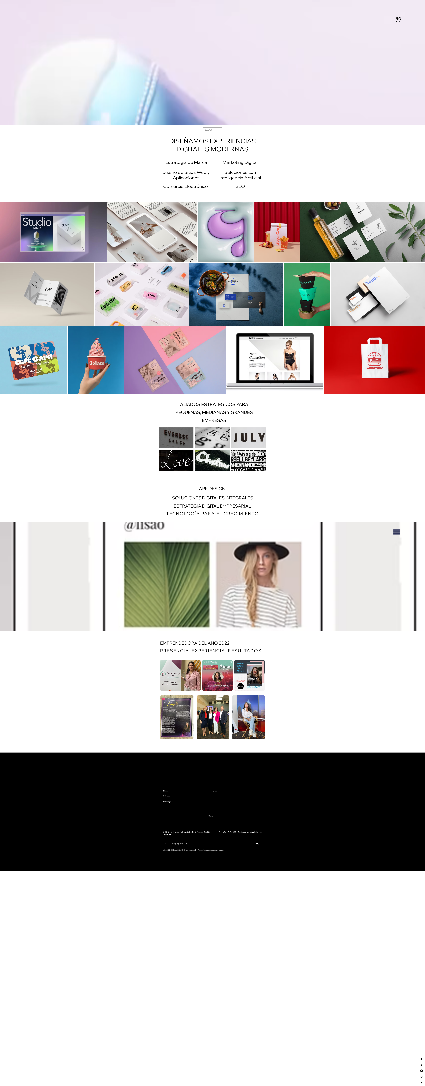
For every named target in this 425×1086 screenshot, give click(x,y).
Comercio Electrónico (185, 186)
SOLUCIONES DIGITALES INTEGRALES (212, 497)
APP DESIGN (212, 488)
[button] (397, 532)
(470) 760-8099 (229, 832)
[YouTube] (421, 1071)
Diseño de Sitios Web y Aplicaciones (186, 174)
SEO (240, 186)
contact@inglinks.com (252, 832)
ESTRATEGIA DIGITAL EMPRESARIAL (212, 506)
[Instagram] (421, 1076)
